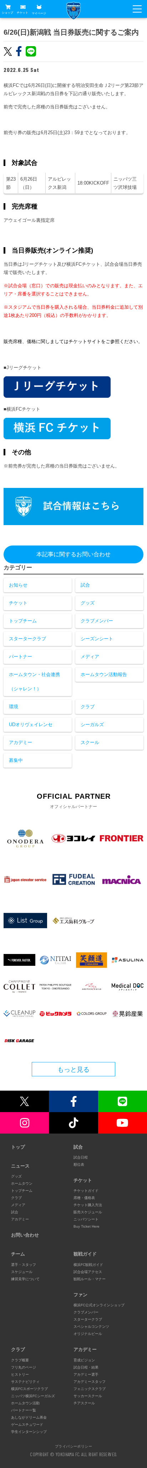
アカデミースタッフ (90, 1382)
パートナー (20, 656)
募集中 (16, 760)
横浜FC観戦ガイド (88, 1265)
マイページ (39, 13)
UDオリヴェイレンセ (30, 724)
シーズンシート (97, 638)
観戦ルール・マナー (90, 1279)
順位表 (79, 1164)
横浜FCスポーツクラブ (29, 1389)
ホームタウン (21, 1183)
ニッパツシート (86, 1219)
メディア (90, 656)
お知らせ (18, 585)
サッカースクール (88, 1396)
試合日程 (81, 1157)
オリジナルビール (88, 1334)
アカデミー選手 (86, 1374)
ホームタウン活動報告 (104, 674)
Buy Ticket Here (87, 1226)
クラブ (88, 706)
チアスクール (84, 1403)
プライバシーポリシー (73, 1446)
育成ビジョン (84, 1360)
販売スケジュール (88, 1212)
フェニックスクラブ (90, 1389)
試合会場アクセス (88, 1272)
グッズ (88, 603)
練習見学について (25, 1279)
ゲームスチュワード (27, 1425)
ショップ (7, 12)
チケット (22, 12)
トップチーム (23, 620)
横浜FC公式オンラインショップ (99, 1305)
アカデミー (20, 742)
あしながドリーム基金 (29, 1417)
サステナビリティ (25, 1382)
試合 (85, 585)
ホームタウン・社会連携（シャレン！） (34, 681)
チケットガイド (86, 1191)
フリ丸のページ (23, 1367)
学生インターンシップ (29, 1432)
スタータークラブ (27, 638)
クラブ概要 (20, 1360)
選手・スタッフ (23, 1265)
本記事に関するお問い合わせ (73, 554)
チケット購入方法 (88, 1205)
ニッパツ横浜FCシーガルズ (33, 1396)
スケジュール (21, 1272)
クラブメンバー (97, 620)
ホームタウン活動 (25, 1403)
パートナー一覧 (23, 1410)
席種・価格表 (84, 1198)
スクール (90, 742)
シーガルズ (92, 724)
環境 (13, 706)
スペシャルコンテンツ (91, 1326)
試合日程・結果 (86, 1367)
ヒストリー (20, 1374)
